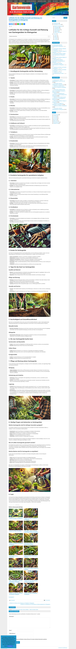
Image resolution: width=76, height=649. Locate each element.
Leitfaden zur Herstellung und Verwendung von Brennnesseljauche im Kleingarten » (35, 604)
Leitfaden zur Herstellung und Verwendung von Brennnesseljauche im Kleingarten (59, 94)
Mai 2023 (55, 119)
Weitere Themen (57, 32)
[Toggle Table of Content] (48, 36)
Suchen (65, 17)
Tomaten (56, 38)
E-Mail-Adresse (12, 633)
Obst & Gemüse (57, 29)
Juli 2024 (55, 115)
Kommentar (11, 616)
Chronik (15, 1)
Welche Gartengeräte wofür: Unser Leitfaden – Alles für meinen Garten (25, 609)
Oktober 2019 (56, 123)
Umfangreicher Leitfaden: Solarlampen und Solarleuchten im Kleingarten (58, 61)
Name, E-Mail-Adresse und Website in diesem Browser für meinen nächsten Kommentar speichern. (28, 639)
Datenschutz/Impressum (62, 647)
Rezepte (49, 1)
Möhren (55, 36)
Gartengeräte (11, 597)
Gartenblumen (56, 23)
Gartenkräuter (56, 28)
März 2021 (55, 120)
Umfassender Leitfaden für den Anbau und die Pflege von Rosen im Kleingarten (58, 91)
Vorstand (61, 1)
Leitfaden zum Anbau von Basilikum (60, 105)
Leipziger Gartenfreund (31, 1)
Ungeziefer (56, 31)
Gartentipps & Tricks (42, 1)
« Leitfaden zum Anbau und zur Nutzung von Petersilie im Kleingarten (21, 603)
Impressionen (22, 1)
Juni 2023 (55, 118)
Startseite (10, 1)
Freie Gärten (55, 1)
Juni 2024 (55, 117)
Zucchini (55, 39)
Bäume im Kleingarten (58, 26)
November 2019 (56, 122)
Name (10, 630)
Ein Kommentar (47, 600)
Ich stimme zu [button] (10, 646)
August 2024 (56, 114)
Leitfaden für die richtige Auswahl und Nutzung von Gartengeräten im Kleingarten (59, 98)
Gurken (55, 35)
